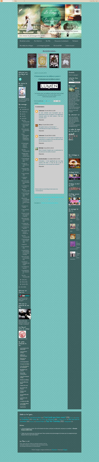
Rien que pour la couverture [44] (25, 182)
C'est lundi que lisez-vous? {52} (25, 125)
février (23, 282)
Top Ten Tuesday (53, 421)
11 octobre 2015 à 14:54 (54, 158)
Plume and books (23, 392)
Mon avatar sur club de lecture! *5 (25, 232)
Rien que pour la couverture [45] (25, 130)
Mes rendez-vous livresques (26, 46)
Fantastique (25, 419)
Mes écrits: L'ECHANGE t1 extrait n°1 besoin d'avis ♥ (25, 201)
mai (23, 116)
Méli (40, 148)
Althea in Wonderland (23, 355)
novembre (24, 109)
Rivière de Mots (24, 379)
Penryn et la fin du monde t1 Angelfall (25, 215)
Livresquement (24, 361)
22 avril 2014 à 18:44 (47, 124)
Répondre (41, 120)
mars (23, 279)
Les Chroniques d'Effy (24, 377)
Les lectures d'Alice (23, 352)
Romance (32, 421)
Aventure (22, 417)
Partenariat (42, 103)
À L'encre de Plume (23, 388)
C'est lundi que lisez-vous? (54, 417)
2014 (21, 107)
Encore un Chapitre (23, 359)
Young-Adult (67, 421)
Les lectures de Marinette (24, 349)
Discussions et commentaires (61, 41)
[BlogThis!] (55, 101)
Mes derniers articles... (25, 41)
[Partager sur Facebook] (58, 101)
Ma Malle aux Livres (23, 370)
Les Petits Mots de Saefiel (24, 404)
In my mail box (42, 419)
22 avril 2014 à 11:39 (50, 110)
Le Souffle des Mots (24, 382)
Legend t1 (24, 244)
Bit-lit (26, 417)
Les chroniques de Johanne (24, 367)
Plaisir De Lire (24, 385)
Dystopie (77, 417)
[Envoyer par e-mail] (54, 101)
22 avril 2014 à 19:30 (50, 135)
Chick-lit (71, 417)
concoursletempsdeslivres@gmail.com (74, 125)
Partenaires (75, 41)
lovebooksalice (43, 158)
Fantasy (34, 419)
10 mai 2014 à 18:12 (48, 148)
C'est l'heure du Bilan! (35, 417)
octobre (24, 111)
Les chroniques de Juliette (43, 46)
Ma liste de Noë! (57, 46)
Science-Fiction (40, 421)
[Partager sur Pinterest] (59, 101)
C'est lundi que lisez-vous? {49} (25, 241)
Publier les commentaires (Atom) (49, 203)
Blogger (65, 449)
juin (23, 114)
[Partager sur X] (57, 101)
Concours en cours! (69, 46)
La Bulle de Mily (24, 401)
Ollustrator (54, 449)
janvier (24, 284)
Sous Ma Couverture (23, 373)
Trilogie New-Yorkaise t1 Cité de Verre (25, 155)
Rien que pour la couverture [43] (25, 220)
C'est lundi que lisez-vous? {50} (25, 195)
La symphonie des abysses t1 (25, 272)
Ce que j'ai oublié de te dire (25, 165)
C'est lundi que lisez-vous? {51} (25, 160)
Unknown (41, 110)
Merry (40, 124)
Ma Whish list (38, 41)
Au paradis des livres (24, 395)
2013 (21, 287)
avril (23, 118)
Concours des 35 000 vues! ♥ (25, 170)
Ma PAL (48, 41)
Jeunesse (51, 419)
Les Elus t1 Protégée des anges (26, 263)
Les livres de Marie (23, 398)
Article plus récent (40, 197)
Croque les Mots (24, 364)
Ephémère (23, 407)
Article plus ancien (57, 197)
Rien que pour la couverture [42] (25, 258)
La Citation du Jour (61, 419)
